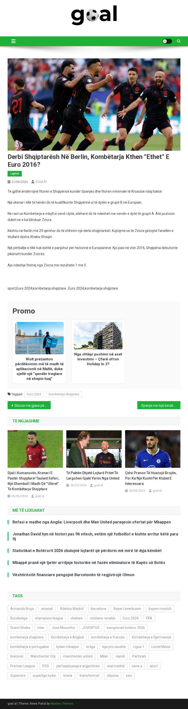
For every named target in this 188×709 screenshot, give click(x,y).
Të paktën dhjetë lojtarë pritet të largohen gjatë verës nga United (92, 475)
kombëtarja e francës (108, 637)
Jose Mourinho (63, 628)
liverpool (16, 656)
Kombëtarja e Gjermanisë (151, 637)
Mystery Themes (61, 703)
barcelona (98, 609)
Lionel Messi (161, 647)
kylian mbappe (67, 647)
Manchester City (43, 656)
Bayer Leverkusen (127, 609)
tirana (67, 676)
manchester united (78, 656)
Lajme (15, 173)
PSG (45, 666)
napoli (120, 656)
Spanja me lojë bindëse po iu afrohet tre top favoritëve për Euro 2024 (161, 405)
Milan (104, 656)
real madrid (116, 666)
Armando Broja (22, 609)
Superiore (17, 676)
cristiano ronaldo (103, 618)
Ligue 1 (138, 647)
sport (154, 666)
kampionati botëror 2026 (126, 628)
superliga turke (44, 676)
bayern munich (160, 609)
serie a (137, 666)
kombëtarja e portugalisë (29, 647)
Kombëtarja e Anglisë (67, 637)
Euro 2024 (34, 394)
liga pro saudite (114, 647)
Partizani (139, 656)
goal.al (41, 182)
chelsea (76, 618)
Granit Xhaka (20, 628)
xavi (129, 676)
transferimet (89, 676)
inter (41, 628)
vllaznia (112, 676)
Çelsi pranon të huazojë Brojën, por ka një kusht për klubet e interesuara (150, 478)
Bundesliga (18, 618)
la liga (90, 647)
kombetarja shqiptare (64, 394)
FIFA (149, 618)
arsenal (47, 609)
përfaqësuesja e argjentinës (78, 666)
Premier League (22, 666)
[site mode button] (167, 41)
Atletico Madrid (71, 609)
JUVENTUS (90, 628)
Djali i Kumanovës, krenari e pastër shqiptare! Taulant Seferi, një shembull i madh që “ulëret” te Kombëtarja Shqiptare (33, 481)
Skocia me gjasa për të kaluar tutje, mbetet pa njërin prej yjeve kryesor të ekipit (32, 405)
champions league (49, 618)
